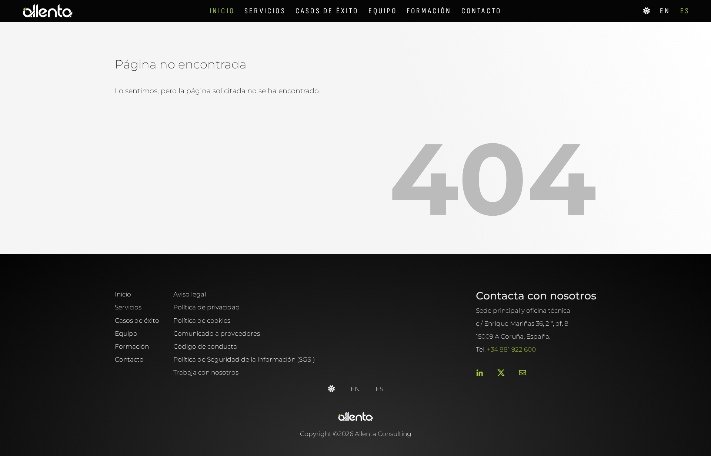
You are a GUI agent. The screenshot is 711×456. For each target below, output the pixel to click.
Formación (430, 11)
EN (666, 11)
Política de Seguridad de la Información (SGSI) (244, 359)
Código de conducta (205, 346)
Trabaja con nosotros (205, 372)
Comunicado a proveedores (216, 333)
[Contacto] (522, 373)
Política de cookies (201, 320)
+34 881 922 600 (511, 349)
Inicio (223, 11)
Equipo (384, 11)
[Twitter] (501, 373)
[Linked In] (479, 373)
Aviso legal (189, 294)
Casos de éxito (328, 11)
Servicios (266, 11)
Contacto (481, 11)
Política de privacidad (206, 307)
